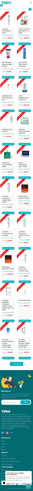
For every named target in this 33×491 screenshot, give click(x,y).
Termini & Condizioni (7, 464)
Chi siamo (4, 449)
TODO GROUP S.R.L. (7, 470)
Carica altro (17, 364)
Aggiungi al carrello (8, 43)
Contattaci (4, 455)
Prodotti (3, 444)
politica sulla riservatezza (8, 458)
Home (3, 441)
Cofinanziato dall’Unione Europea (10, 461)
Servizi (3, 446)
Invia (25, 402)
